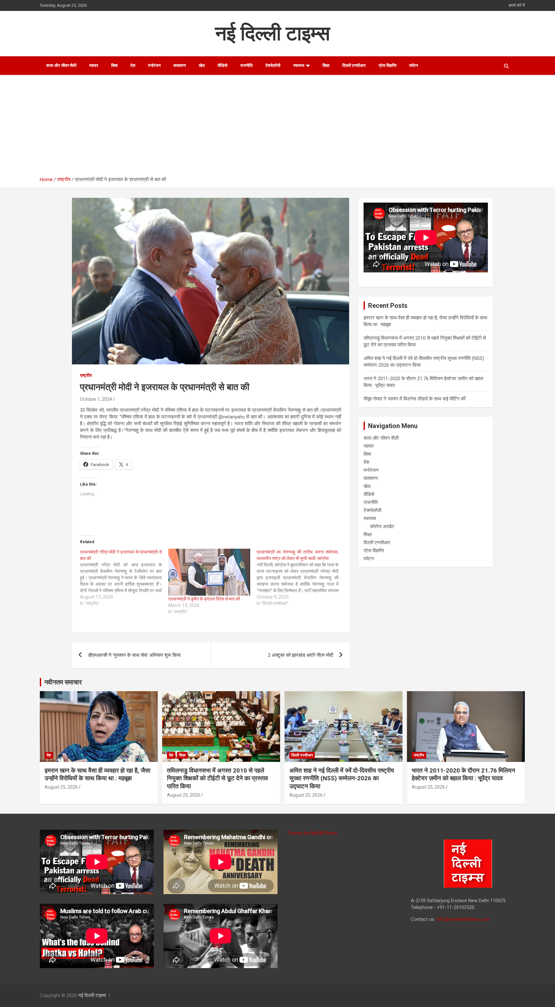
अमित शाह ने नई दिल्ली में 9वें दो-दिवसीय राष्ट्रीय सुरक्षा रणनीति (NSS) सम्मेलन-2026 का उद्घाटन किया (341, 778)
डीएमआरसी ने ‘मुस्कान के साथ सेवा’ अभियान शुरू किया (134, 655)
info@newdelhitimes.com (463, 919)
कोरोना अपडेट (382, 526)
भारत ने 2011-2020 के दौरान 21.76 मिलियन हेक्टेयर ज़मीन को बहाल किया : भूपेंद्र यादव (463, 774)
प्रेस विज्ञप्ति (387, 65)
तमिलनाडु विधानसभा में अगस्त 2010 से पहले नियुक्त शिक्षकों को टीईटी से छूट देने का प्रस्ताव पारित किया (217, 778)
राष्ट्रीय (86, 375)
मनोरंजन (154, 65)
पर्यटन (413, 65)
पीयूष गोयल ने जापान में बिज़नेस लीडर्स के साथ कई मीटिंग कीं (414, 399)
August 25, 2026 (61, 787)
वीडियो (222, 65)
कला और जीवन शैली (61, 65)
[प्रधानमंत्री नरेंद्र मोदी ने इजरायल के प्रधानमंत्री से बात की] (124, 578)
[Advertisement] (282, 128)
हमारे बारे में (517, 5)
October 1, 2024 (96, 399)
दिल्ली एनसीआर (354, 65)
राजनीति (246, 65)
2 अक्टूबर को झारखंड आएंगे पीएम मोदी (300, 655)
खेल (202, 65)
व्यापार (93, 65)
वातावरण (179, 65)
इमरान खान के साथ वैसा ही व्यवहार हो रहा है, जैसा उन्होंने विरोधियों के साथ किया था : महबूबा (97, 774)
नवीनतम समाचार (63, 682)
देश (132, 65)
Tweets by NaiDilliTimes (312, 833)
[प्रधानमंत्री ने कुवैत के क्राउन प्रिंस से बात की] (209, 572)
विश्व (114, 65)
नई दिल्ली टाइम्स (272, 33)
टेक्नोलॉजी (272, 65)
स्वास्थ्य (298, 65)
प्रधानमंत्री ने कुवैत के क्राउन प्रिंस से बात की (204, 598)
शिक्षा (326, 65)
